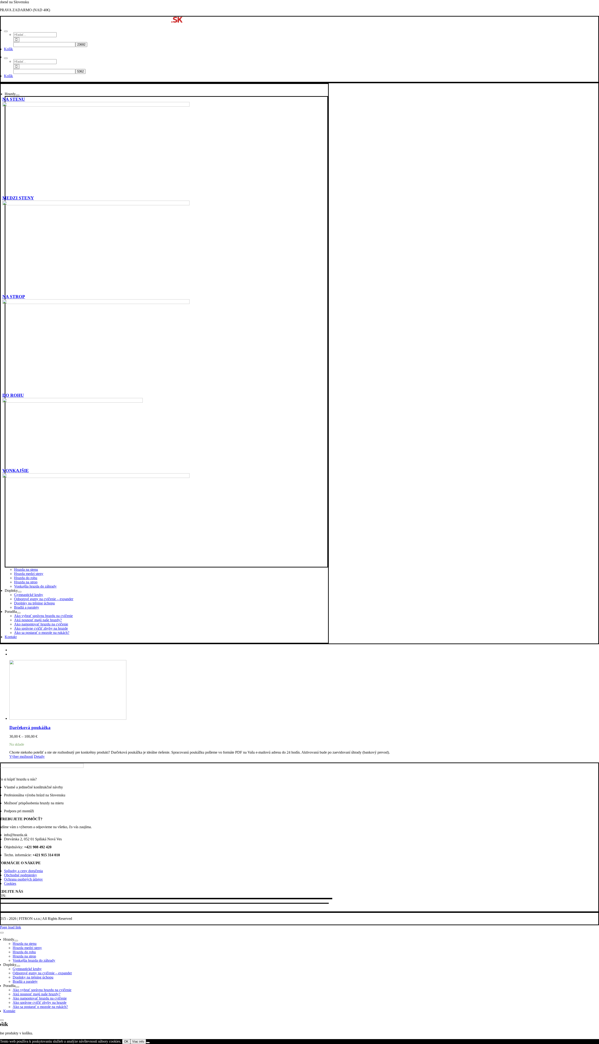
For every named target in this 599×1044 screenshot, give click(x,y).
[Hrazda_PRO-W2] (96, 105)
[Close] (2, 932)
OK (126, 1041)
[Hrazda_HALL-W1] (96, 204)
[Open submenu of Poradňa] (19, 613)
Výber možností (21, 757)
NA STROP (13, 296)
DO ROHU (13, 395)
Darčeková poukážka (30, 727)
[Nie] (148, 1042)
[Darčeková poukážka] (304, 690)
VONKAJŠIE (15, 470)
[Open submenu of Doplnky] (20, 591)
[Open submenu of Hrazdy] (17, 95)
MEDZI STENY (18, 197)
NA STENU (13, 99)
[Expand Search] (6, 31)
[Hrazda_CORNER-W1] (72, 401)
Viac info (138, 1041)
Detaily (39, 757)
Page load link (10, 927)
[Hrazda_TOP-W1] (96, 303)
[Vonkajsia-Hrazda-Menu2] (96, 477)
